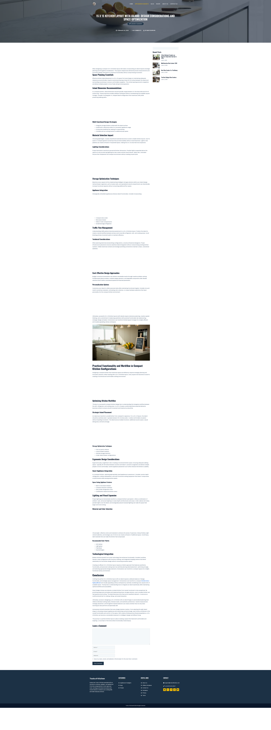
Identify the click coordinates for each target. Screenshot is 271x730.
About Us (144, 682)
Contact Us (145, 687)
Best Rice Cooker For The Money (169, 70)
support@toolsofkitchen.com (172, 682)
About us (165, 3)
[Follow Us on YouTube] (178, 689)
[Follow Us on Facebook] (164, 689)
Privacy (144, 692)
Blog (152, 3)
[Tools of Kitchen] (94, 3)
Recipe (158, 3)
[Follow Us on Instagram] (174, 689)
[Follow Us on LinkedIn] (171, 689)
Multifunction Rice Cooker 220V (169, 63)
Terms (144, 695)
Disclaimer (145, 690)
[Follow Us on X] (168, 689)
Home (131, 3)
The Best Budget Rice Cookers (169, 77)
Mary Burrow (151, 30)
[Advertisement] (121, 57)
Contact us (173, 3)
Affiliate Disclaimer (147, 685)
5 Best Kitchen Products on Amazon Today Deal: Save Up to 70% (169, 56)
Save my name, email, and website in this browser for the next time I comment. (116, 659)
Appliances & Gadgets (142, 3)
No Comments (136, 30)
